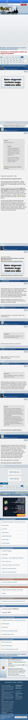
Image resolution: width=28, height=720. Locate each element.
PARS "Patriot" (5, 539)
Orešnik (4, 593)
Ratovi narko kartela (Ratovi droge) (9, 630)
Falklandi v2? (5, 627)
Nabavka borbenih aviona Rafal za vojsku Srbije (12, 589)
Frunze (6, 324)
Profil (3, 122)
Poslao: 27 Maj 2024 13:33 (13, 437)
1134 (20, 62)
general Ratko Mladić (6, 536)
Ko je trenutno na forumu (7, 657)
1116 (13, 58)
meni (7, 1)
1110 (19, 57)
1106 (6, 57)
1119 (23, 58)
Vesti (16, 686)
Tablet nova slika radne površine (9, 568)
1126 (20, 60)
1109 (16, 57)
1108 (13, 57)
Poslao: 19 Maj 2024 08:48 (11, 307)
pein (5, 69)
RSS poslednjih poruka (7, 645)
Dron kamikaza (5, 532)
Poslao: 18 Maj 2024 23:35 (12, 249)
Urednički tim (20, 682)
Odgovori (5, 483)
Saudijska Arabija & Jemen (8, 634)
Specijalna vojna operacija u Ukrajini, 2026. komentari (13, 521)
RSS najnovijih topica (7, 642)
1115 (10, 58)
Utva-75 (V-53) (5, 525)
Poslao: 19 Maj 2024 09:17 (14, 324)
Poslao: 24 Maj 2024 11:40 (12, 396)
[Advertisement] (14, 31)
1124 (14, 60)
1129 (4, 62)
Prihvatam (18, 717)
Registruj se (5, 125)
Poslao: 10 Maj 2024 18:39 (12, 69)
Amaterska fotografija (7, 550)
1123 (11, 60)
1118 (20, 58)
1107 (10, 57)
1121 (4, 60)
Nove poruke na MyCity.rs (7, 548)
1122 (8, 60)
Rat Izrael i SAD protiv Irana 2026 (9, 582)
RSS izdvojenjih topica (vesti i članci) (10, 649)
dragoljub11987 (5, 281)
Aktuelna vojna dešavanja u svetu (13, 47)
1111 (22, 57)
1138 (8, 63)
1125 (17, 60)
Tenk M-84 (4, 529)
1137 (4, 63)
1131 (11, 62)
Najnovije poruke (8, 682)
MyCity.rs (19, 686)
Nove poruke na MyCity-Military (8, 519)
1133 (17, 62)
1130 (8, 62)
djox (5, 249)
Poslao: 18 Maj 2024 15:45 (13, 130)
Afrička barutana (5, 543)
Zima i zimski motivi (6, 561)
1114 (7, 58)
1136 (1, 63)
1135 (17, 489)
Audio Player (5, 554)
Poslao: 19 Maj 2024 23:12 (15, 363)
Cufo (5, 130)
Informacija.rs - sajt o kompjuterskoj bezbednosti (12, 558)
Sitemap (14, 682)
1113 (4, 58)
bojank (3, 307)
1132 (14, 62)
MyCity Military (3, 47)
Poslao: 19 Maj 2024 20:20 (11, 349)
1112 (1, 58)
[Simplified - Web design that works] (20, 698)
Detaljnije (10, 663)
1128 (1, 62)
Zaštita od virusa (19, 688)
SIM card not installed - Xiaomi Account (10, 565)
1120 (1, 60)
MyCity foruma (4, 712)
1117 (17, 58)
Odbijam (24, 717)
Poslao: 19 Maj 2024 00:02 (15, 281)
